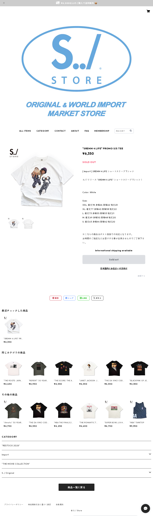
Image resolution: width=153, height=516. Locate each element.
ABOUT (75, 131)
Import (5, 454)
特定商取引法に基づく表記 (39, 504)
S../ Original (8, 473)
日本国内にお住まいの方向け (113, 268)
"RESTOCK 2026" (11, 445)
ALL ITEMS (25, 131)
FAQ (87, 131)
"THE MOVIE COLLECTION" (16, 463)
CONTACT (60, 131)
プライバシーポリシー (13, 504)
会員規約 (60, 504)
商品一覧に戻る (76, 487)
